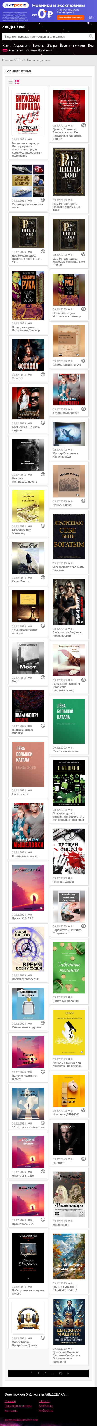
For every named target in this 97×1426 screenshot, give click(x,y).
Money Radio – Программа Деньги (24, 1344)
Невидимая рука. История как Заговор (26, 329)
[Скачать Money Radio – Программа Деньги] (28, 1318)
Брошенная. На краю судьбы (26, 429)
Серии (30, 50)
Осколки (17, 378)
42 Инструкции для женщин (24, 631)
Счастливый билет (65, 751)
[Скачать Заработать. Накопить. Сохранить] (69, 906)
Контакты (11, 1410)
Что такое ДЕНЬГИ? (66, 1114)
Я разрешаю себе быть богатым (68, 569)
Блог (91, 45)
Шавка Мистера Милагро (22, 731)
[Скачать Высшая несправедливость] (28, 455)
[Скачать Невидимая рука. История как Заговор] (28, 295)
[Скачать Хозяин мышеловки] (28, 826)
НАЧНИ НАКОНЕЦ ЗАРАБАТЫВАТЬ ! (65, 1289)
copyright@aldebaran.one (21, 1419)
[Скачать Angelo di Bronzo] (28, 1152)
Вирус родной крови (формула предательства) (66, 687)
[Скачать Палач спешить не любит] (28, 1052)
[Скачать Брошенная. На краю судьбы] (28, 403)
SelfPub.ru (46, 1406)
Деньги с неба (62, 505)
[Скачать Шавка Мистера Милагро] (28, 706)
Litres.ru (44, 1401)
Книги (6, 45)
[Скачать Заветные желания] (69, 967)
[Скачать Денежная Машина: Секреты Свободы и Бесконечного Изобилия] (69, 1322)
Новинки (10, 1401)
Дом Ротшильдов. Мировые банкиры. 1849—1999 (69, 262)
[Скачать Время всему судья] (28, 949)
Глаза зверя (20, 794)
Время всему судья (25, 979)
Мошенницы (61, 1224)
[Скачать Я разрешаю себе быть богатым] (69, 537)
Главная (7, 60)
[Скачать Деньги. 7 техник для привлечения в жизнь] (69, 1033)
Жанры (52, 45)
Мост (15, 681)
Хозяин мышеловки (25, 856)
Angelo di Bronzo (23, 1175)
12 (60, 1373)
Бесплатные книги (72, 45)
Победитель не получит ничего (28, 1292)
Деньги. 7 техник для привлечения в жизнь (67, 1064)
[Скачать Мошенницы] (69, 1194)
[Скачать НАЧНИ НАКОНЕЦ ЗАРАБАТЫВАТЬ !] (69, 1256)
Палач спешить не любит (24, 1077)
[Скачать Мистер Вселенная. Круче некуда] (69, 434)
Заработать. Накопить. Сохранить (68, 932)
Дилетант (59, 1162)
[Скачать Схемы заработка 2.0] (69, 341)
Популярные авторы (18, 1406)
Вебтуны (38, 45)
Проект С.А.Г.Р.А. (23, 918)
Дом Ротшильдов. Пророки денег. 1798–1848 (26, 259)
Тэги (20, 60)
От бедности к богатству (21, 532)
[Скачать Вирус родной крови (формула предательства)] (69, 660)
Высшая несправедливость (24, 480)
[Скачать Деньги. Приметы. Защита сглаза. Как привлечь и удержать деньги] (69, 106)
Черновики (45, 50)
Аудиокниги (21, 45)
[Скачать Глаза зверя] (28, 764)
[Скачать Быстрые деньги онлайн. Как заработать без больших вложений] (69, 783)
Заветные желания (66, 1001)
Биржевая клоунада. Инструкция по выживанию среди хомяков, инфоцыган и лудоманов (27, 149)
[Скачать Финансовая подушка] (28, 1004)
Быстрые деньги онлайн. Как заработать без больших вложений (68, 816)
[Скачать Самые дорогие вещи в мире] (28, 180)
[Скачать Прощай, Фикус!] (69, 851)
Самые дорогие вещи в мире (27, 206)
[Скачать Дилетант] (69, 1139)
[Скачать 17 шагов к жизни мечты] (28, 1104)
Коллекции (16, 50)
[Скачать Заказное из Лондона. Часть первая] (69, 602)
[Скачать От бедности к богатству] (28, 506)
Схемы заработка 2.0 (67, 364)
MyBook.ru (46, 1410)
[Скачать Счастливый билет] (69, 721)
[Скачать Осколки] (28, 355)
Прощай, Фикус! (63, 881)
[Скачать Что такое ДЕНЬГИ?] (69, 1091)
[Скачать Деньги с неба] (69, 481)
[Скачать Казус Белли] (28, 558)
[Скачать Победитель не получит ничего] (28, 1258)
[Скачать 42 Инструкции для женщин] (28, 606)
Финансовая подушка (26, 1027)
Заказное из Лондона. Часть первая (67, 634)
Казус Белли (20, 581)
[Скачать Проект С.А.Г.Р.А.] (28, 888)
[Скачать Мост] (28, 658)
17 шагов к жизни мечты (28, 1127)
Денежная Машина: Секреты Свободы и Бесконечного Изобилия (66, 1357)
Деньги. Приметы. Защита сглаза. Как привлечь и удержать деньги (67, 134)
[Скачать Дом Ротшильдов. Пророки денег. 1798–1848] (28, 232)
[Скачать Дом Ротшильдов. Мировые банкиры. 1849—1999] (69, 235)
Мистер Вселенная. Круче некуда (66, 455)
